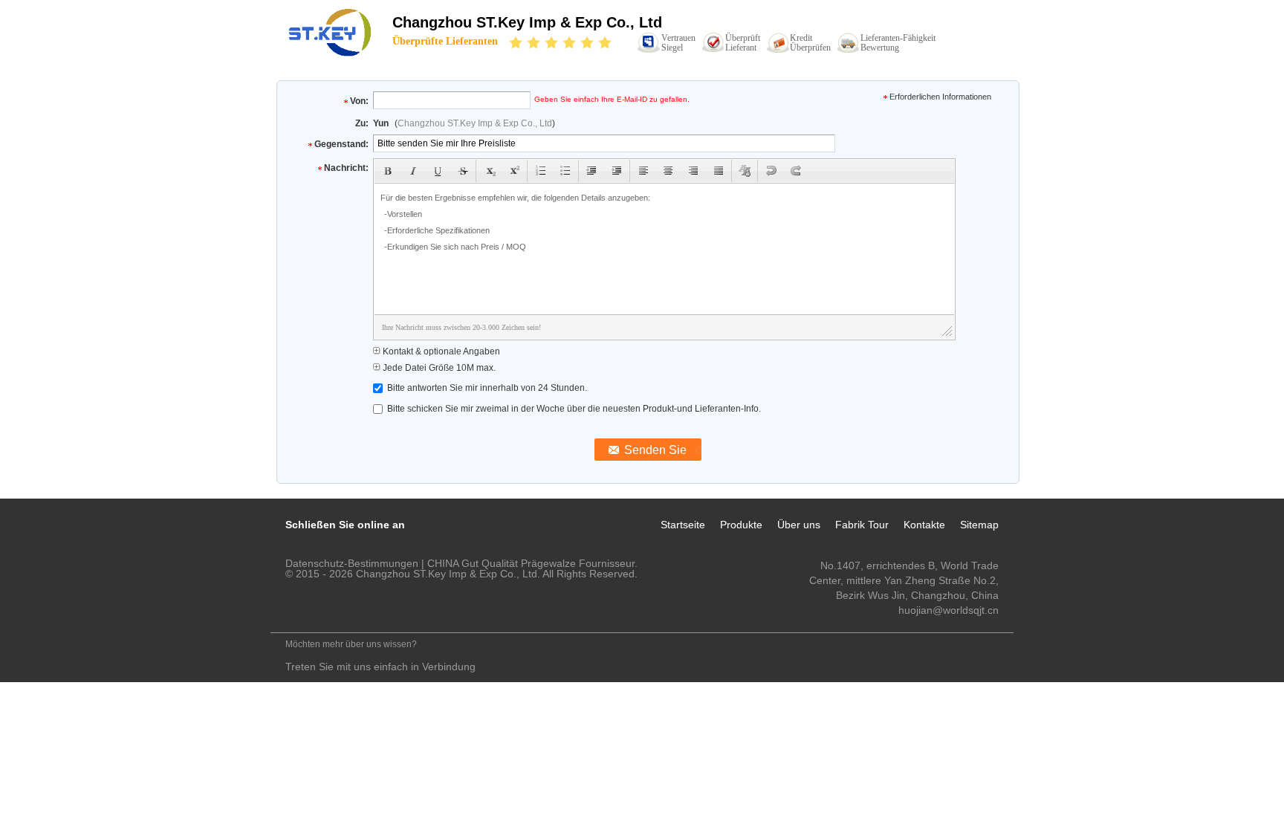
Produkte (741, 525)
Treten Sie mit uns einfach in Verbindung (380, 666)
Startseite (683, 525)
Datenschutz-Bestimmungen (351, 563)
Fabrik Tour (862, 525)
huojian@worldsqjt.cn (948, 610)
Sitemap (979, 525)
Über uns (798, 525)
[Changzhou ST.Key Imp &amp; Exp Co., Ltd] (331, 32)
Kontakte (924, 525)
